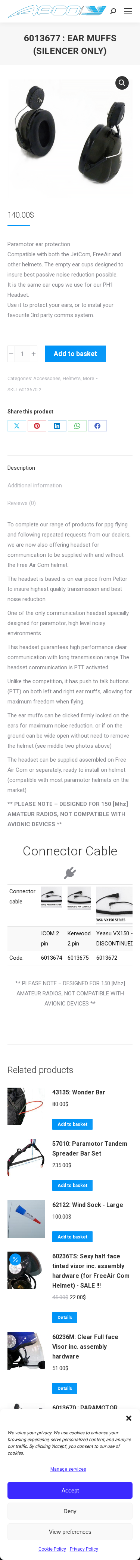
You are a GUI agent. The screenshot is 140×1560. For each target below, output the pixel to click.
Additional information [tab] (34, 485)
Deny (70, 1511)
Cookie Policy (52, 1549)
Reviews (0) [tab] (21, 503)
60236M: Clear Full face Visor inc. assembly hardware (85, 1346)
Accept (70, 1490)
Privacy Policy (84, 1549)
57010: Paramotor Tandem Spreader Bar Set (89, 1148)
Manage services (68, 1469)
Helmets (72, 378)
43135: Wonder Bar (78, 1092)
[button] (129, 1418)
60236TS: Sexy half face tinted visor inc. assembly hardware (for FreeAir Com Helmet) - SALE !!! (91, 1271)
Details (64, 1317)
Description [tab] (21, 467)
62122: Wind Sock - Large (87, 1204)
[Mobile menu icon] (128, 11)
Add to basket (75, 354)
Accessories (46, 378)
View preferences (70, 1531)
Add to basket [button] (72, 1124)
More (88, 378)
